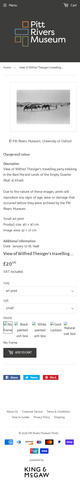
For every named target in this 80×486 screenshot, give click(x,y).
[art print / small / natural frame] (70, 330)
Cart (73, 5)
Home (7, 67)
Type (6, 284)
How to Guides (20, 417)
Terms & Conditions (58, 412)
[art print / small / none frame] (7, 330)
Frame (7, 318)
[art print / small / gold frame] (56, 330)
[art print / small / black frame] (22, 330)
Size (6, 301)
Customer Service (32, 412)
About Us (12, 412)
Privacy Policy (42, 417)
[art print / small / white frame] (40, 330)
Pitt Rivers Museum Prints (43, 433)
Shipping (59, 417)
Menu (13, 5)
